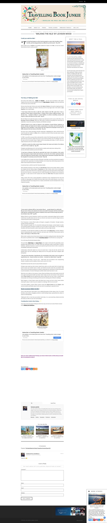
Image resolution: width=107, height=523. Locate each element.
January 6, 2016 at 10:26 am (33, 455)
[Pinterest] (27, 369)
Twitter (37, 417)
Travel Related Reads (60, 31)
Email (22, 488)
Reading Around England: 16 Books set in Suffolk (57, 436)
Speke (36, 100)
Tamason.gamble (32, 453)
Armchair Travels (65, 27)
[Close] (89, 491)
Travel (44, 27)
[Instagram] (29, 369)
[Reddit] (34, 369)
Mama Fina (52, 230)
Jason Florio (39, 242)
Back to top (79, 520)
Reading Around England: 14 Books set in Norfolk (42, 436)
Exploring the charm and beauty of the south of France (97, 506)
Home (30, 27)
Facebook (42, 417)
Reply (62, 453)
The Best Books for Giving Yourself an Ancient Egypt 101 (38, 448)
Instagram (53, 417)
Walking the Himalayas (29, 305)
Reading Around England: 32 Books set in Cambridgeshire (27, 436)
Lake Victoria (46, 102)
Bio (31, 403)
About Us (37, 27)
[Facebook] (22, 369)
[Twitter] (24, 369)
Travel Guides (52, 27)
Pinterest (48, 417)
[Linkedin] (32, 369)
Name (22, 483)
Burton (42, 100)
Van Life (76, 27)
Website (32, 417)
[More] (36, 369)
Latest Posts (53, 403)
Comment (23, 469)
